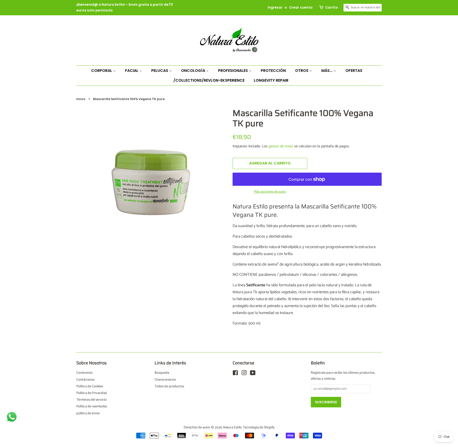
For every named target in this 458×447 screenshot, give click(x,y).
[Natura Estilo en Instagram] (244, 374)
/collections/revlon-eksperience (209, 80)
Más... (327, 70)
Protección (273, 70)
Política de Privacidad (91, 393)
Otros (302, 70)
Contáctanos (85, 380)
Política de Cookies (89, 386)
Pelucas (160, 70)
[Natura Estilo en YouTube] (252, 374)
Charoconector (165, 380)
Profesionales (233, 70)
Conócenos (84, 373)
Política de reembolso (91, 406)
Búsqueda (162, 373)
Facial (132, 70)
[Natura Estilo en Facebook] (235, 374)
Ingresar (275, 7)
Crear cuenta (300, 7)
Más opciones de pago (270, 192)
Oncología (193, 70)
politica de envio (88, 413)
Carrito (331, 7)
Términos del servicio (91, 400)
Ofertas (353, 70)
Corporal (102, 70)
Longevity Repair (271, 80)
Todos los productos (169, 386)
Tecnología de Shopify (259, 427)
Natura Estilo (232, 427)
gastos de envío (281, 146)
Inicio (80, 99)
